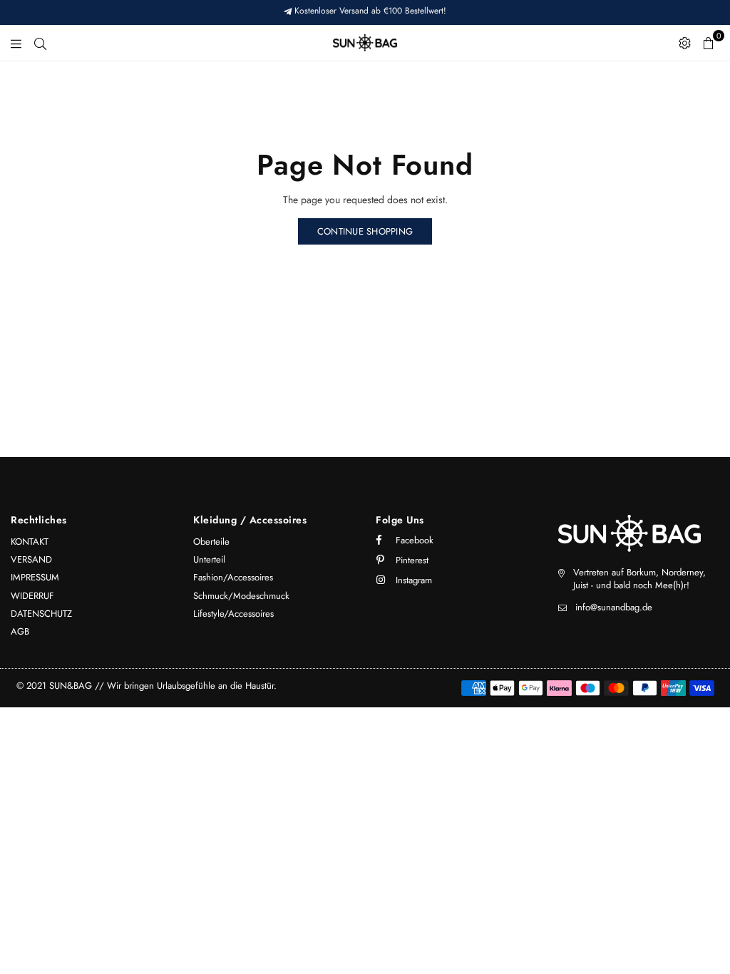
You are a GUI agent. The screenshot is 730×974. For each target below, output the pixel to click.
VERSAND (31, 559)
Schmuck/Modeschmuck (241, 596)
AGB (20, 631)
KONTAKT (29, 541)
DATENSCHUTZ (41, 613)
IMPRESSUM (35, 577)
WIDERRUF (32, 596)
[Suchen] (40, 42)
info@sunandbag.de (613, 607)
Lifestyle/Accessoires (233, 613)
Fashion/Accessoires (233, 577)
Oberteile (211, 541)
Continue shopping (365, 231)
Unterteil (209, 559)
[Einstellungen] (684, 42)
